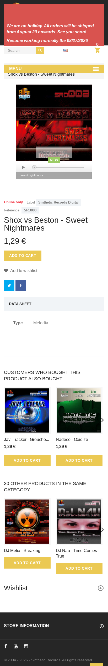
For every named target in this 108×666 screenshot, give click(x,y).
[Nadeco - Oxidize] (79, 410)
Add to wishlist (23, 270)
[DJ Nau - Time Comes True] (79, 521)
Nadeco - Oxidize (72, 439)
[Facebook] (5, 646)
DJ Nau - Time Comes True (76, 553)
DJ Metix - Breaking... (24, 550)
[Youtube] (16, 646)
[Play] (23, 167)
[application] (54, 167)
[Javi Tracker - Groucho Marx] (27, 410)
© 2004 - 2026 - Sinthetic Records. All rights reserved (48, 660)
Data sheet (20, 304)
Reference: (12, 210)
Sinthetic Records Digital (58, 202)
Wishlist (16, 588)
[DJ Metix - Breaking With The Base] (27, 521)
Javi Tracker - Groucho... (26, 439)
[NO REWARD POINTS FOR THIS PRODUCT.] (20, 285)
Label (31, 202)
